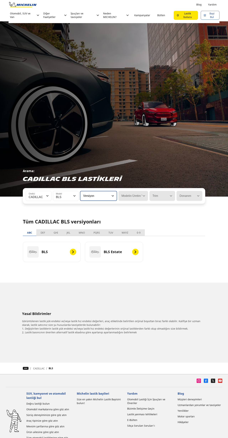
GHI (56, 232)
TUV (110, 232)
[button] (47, 196)
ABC (29, 232)
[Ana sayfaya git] (23, 4)
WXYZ (125, 232)
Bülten (161, 15)
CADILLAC (39, 368)
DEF (43, 232)
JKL (68, 232)
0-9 (139, 232)
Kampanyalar (142, 15)
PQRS (97, 232)
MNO (82, 232)
